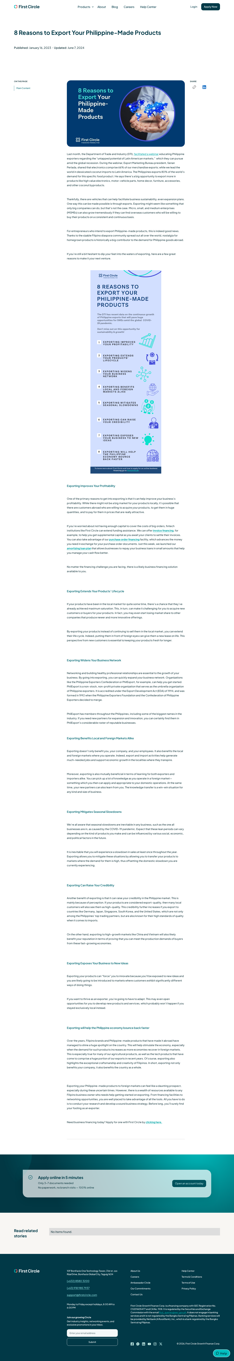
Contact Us (136, 1294)
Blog (115, 7)
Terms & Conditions (192, 1276)
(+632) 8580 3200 (78, 1281)
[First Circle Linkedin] (143, 1343)
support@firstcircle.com (82, 1295)
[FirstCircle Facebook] (132, 1343)
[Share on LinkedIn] (204, 87)
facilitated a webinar (146, 154)
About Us (135, 1270)
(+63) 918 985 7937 (78, 1288)
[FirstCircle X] (160, 1343)
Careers (129, 7)
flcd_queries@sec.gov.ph (172, 1312)
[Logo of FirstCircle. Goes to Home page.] (26, 7)
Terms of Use (188, 1282)
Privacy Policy (189, 1288)
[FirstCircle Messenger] (137, 1343)
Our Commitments (140, 1288)
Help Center (148, 7)
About (101, 7)
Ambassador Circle (140, 1282)
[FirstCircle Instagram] (155, 1343)
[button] (85, 7)
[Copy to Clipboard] (194, 87)
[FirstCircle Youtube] (149, 1343)
